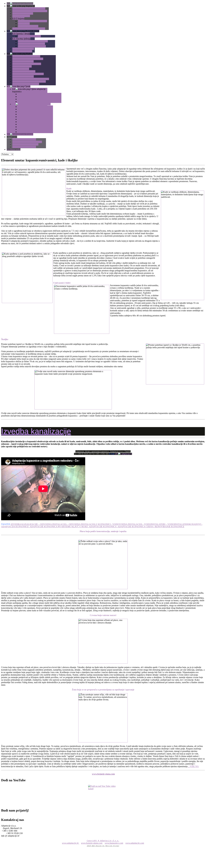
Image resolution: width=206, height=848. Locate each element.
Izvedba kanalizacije (36, 431)
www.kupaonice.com (114, 843)
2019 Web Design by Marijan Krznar (103, 846)
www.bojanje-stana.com (103, 774)
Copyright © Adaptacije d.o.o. (103, 841)
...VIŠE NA (193, 766)
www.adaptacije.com (134, 843)
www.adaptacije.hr (70, 843)
